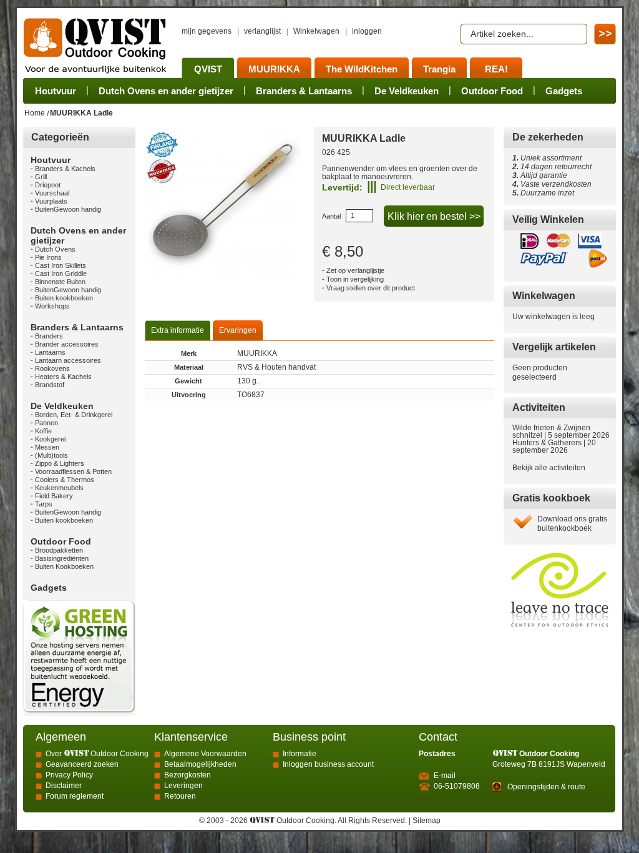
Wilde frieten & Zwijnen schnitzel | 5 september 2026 (561, 431)
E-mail (445, 775)
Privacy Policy (69, 775)
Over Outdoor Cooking (97, 753)
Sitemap (426, 820)
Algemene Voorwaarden (205, 753)
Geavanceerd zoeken (82, 764)
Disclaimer (64, 785)
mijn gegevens (207, 31)
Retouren (180, 796)
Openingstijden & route (546, 786)
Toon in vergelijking (355, 279)
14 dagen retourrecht (552, 166)
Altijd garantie (539, 175)
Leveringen (183, 785)
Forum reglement (75, 796)
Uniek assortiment (547, 158)
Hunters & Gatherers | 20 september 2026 (554, 446)
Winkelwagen (316, 31)
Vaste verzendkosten (554, 184)
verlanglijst (262, 31)
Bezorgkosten (187, 775)
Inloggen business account (328, 764)
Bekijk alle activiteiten (548, 467)
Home (34, 113)
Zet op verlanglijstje (355, 270)
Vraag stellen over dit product (370, 288)
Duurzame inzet (545, 193)
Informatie (299, 753)
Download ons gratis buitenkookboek (572, 524)
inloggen (367, 31)
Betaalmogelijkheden (200, 764)
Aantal (331, 216)
